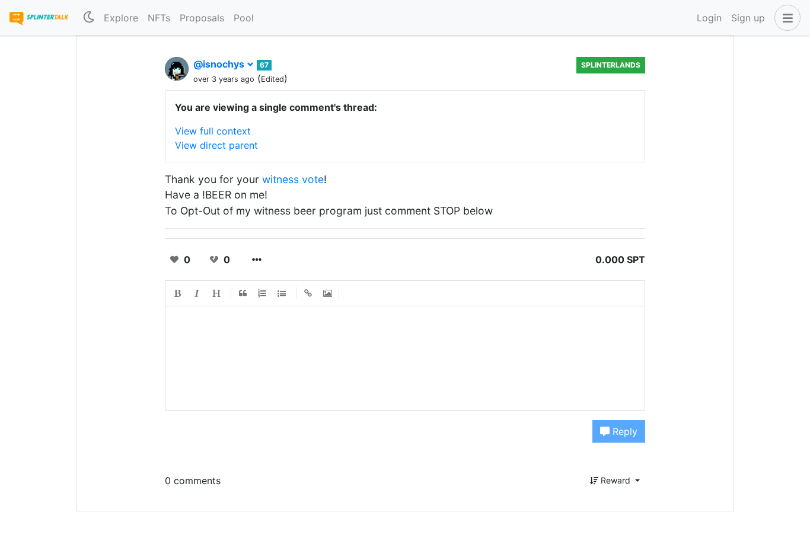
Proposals (202, 18)
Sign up (748, 18)
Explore (121, 18)
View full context (213, 131)
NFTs (159, 18)
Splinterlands (610, 64)
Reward (615, 480)
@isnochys (220, 64)
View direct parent (216, 145)
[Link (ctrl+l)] (308, 293)
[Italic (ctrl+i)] (197, 293)
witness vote (293, 179)
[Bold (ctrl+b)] (178, 293)
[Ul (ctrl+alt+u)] (282, 293)
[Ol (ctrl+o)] (262, 293)
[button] (785, 18)
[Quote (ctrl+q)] (243, 293)
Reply (623, 431)
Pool (244, 18)
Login (709, 18)
